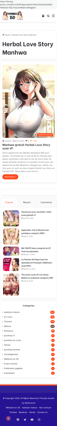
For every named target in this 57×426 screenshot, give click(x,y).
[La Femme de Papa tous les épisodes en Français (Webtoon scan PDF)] (11, 264)
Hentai (7, 345)
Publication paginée (13, 368)
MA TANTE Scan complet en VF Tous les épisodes (36, 249)
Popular (9, 202)
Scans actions (10, 363)
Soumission (9, 373)
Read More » (10, 177)
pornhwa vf (9, 335)
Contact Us (42, 412)
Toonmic (8, 141)
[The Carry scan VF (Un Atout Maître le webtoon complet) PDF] (11, 284)
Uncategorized (11, 354)
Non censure (45, 407)
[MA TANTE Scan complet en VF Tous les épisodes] (11, 251)
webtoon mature (12, 312)
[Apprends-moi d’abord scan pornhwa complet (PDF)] (11, 236)
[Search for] (48, 16)
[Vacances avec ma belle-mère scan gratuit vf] (11, 218)
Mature (7, 326)
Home (7, 35)
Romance (8, 331)
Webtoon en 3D (11, 359)
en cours (8, 317)
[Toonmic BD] (12, 15)
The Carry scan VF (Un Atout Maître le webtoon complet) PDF (37, 276)
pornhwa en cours (12, 340)
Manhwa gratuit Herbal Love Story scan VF (26, 146)
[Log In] (43, 16)
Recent (27, 202)
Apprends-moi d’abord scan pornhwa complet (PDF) (35, 231)
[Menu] (53, 16)
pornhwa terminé (12, 349)
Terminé (8, 321)
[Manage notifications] (8, 418)
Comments (46, 202)
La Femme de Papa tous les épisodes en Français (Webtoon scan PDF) (36, 262)
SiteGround (30, 403)
